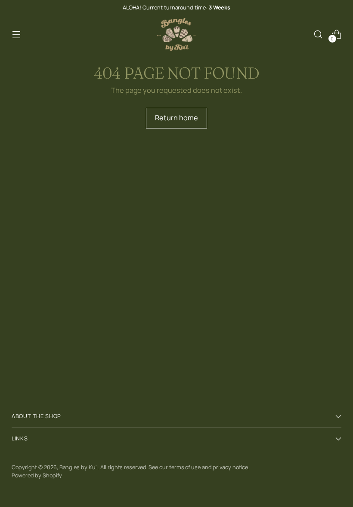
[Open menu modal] (16, 34)
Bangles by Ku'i (78, 467)
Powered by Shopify (37, 475)
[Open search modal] (318, 34)
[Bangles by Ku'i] (176, 34)
